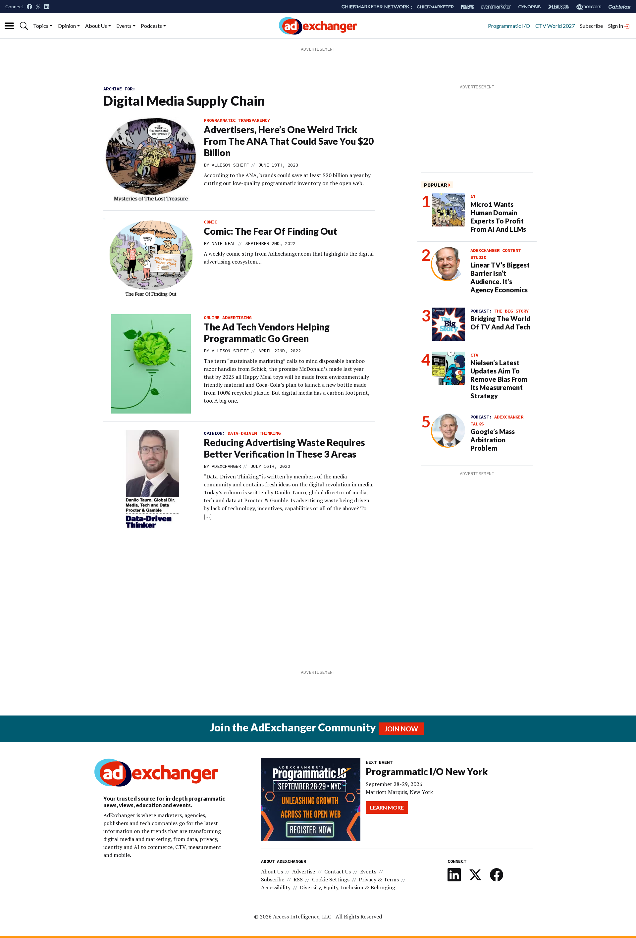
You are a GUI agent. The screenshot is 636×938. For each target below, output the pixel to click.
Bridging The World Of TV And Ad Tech (500, 323)
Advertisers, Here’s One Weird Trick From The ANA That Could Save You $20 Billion (289, 141)
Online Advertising (227, 318)
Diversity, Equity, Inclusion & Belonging (347, 887)
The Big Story (511, 311)
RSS (298, 879)
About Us (96, 26)
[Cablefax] (620, 7)
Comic (210, 222)
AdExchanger (226, 466)
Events (124, 26)
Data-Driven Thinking (254, 433)
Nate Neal (224, 243)
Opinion (67, 26)
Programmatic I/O (509, 26)
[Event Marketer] (496, 7)
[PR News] (467, 7)
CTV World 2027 (555, 26)
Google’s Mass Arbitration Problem (492, 439)
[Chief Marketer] (435, 7)
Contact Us (337, 871)
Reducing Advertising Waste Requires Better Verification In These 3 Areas (284, 448)
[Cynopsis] (529, 6)
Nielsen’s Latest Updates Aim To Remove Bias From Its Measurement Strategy (498, 379)
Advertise (303, 871)
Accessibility (276, 887)
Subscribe (591, 26)
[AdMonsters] (588, 7)
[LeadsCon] (558, 7)
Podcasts (151, 26)
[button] (24, 26)
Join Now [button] (401, 729)
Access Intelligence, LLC (302, 916)
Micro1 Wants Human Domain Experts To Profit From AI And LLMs (498, 216)
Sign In (616, 26)
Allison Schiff (230, 165)
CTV (474, 355)
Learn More (387, 807)
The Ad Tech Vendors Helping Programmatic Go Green (267, 332)
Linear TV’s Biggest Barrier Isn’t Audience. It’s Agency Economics (500, 277)
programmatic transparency (237, 120)
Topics (40, 26)
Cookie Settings (330, 879)
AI (473, 197)
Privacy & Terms (379, 879)
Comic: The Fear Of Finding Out (270, 231)
